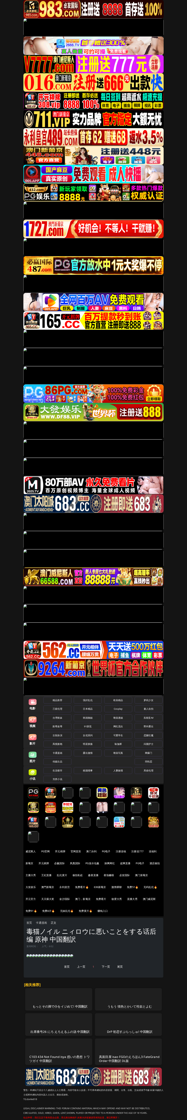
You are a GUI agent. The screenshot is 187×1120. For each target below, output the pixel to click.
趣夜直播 (93, 875)
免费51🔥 (132, 887)
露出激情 (88, 753)
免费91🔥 (31, 911)
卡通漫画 (57, 753)
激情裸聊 (116, 887)
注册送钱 (121, 851)
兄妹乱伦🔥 (67, 911)
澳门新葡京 (141, 875)
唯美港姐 (118, 717)
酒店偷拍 (155, 863)
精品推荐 (57, 700)
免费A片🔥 (48, 911)
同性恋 (148, 761)
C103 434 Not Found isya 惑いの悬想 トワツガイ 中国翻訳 (59, 1059)
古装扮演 (57, 735)
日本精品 (88, 708)
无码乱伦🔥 (150, 887)
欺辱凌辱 (57, 726)
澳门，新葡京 (83, 899)
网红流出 (118, 726)
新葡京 (29, 863)
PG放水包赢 (92, 863)
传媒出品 (57, 761)
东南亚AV (149, 717)
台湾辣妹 (57, 717)
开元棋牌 (60, 851)
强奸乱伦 (88, 700)
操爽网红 (109, 863)
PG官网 (45, 851)
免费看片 (101, 899)
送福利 (153, 851)
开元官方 (31, 899)
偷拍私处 (77, 875)
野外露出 (148, 726)
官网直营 (76, 851)
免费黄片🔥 (85, 911)
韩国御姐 (88, 717)
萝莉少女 (148, 700)
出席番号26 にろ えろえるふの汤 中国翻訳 (60, 1032)
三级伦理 (57, 708)
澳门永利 (91, 851)
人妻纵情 (118, 770)
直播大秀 (132, 899)
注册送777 (137, 851)
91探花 (87, 726)
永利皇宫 (64, 887)
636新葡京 (100, 887)
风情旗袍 (57, 744)
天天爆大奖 (47, 899)
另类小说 (57, 779)
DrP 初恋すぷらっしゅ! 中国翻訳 (129, 1032)
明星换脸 (88, 744)
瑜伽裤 (118, 744)
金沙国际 (64, 899)
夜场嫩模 (109, 875)
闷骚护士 (148, 744)
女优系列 (88, 735)
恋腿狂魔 (148, 735)
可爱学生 (118, 735)
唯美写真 (118, 753)
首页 (29, 922)
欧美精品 (118, 700)
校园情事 (88, 770)
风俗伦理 (148, 770)
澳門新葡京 (47, 887)
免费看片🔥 (82, 887)
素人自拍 (148, 708)
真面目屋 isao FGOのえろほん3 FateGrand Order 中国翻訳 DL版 (129, 1059)
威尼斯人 (31, 851)
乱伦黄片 (62, 875)
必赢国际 (59, 863)
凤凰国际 (75, 863)
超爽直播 (125, 863)
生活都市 (57, 770)
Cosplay (118, 708)
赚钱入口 (103, 911)
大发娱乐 (31, 887)
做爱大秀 (116, 899)
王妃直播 (46, 875)
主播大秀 (31, 875)
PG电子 (106, 851)
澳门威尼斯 (149, 899)
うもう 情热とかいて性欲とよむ (129, 1006)
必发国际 (124, 875)
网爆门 (148, 753)
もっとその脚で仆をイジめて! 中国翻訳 (60, 1006)
